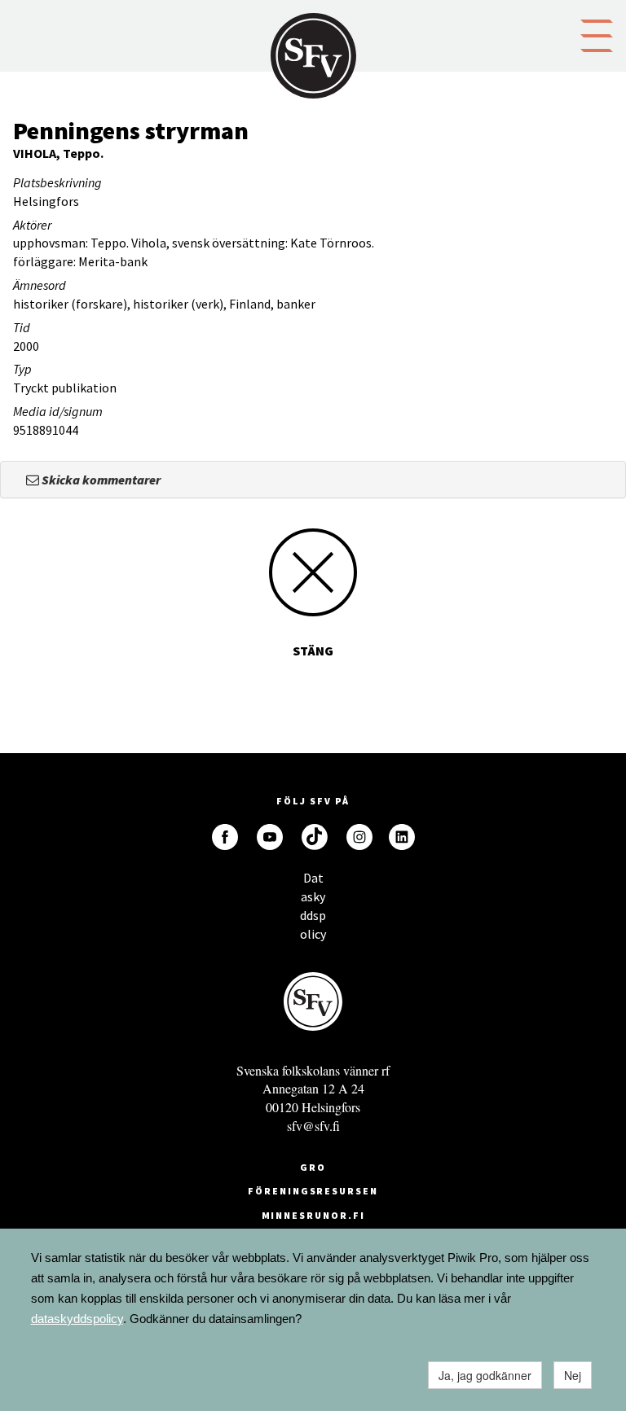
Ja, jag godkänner (485, 1375)
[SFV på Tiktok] (315, 837)
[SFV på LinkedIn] (402, 837)
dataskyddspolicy (77, 1319)
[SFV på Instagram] (359, 837)
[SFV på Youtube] (270, 837)
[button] (596, 34)
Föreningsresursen (313, 1191)
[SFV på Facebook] (225, 837)
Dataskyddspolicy (313, 882)
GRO (313, 1167)
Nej (572, 1375)
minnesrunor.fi (313, 1215)
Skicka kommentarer (100, 479)
